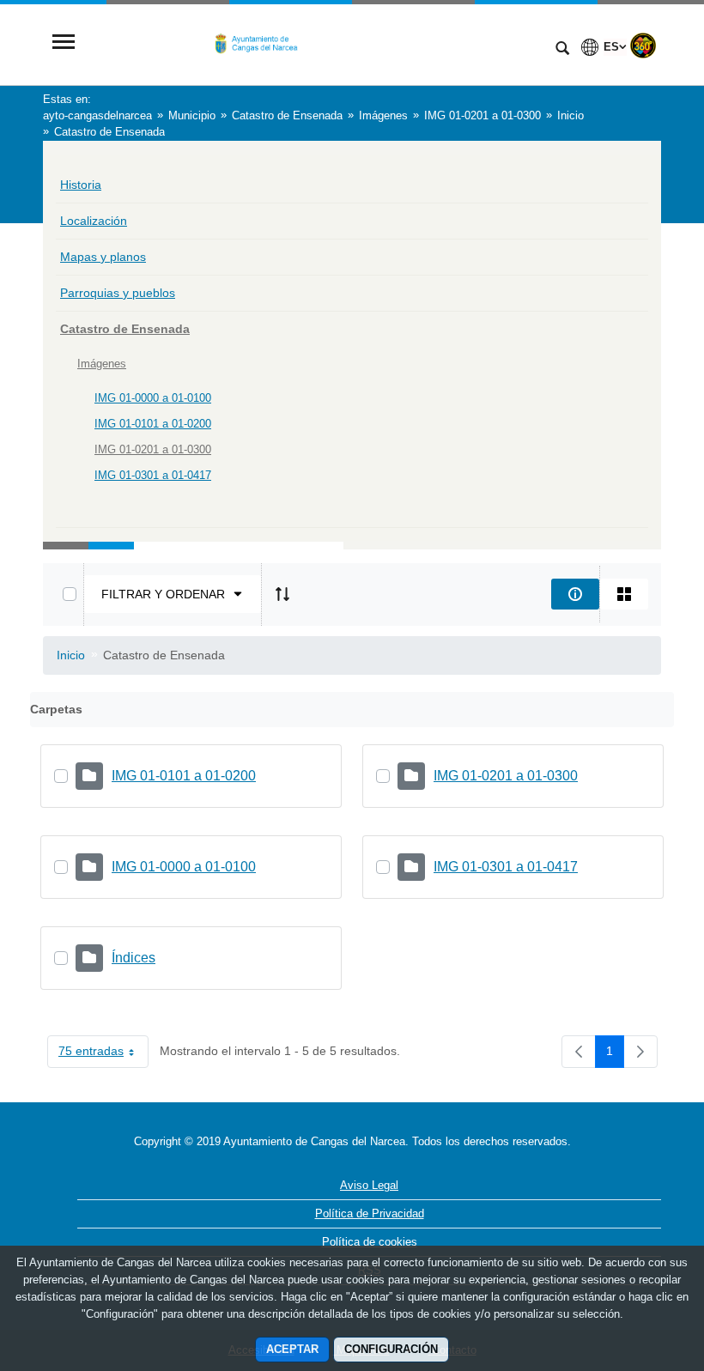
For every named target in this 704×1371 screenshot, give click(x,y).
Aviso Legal (369, 1185)
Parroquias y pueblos (117, 293)
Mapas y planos (103, 257)
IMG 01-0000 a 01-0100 (152, 397)
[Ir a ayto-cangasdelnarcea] (313, 43)
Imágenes (101, 363)
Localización (93, 220)
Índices (133, 957)
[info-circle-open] (575, 594)
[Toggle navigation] (63, 43)
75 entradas (103, 1054)
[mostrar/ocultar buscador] (562, 50)
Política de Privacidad (369, 1213)
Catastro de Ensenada (125, 329)
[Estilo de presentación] (624, 594)
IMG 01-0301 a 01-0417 (152, 475)
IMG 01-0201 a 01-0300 (152, 449)
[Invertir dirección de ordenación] (282, 594)
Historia (80, 184)
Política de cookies (369, 1241)
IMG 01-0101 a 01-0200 (152, 423)
